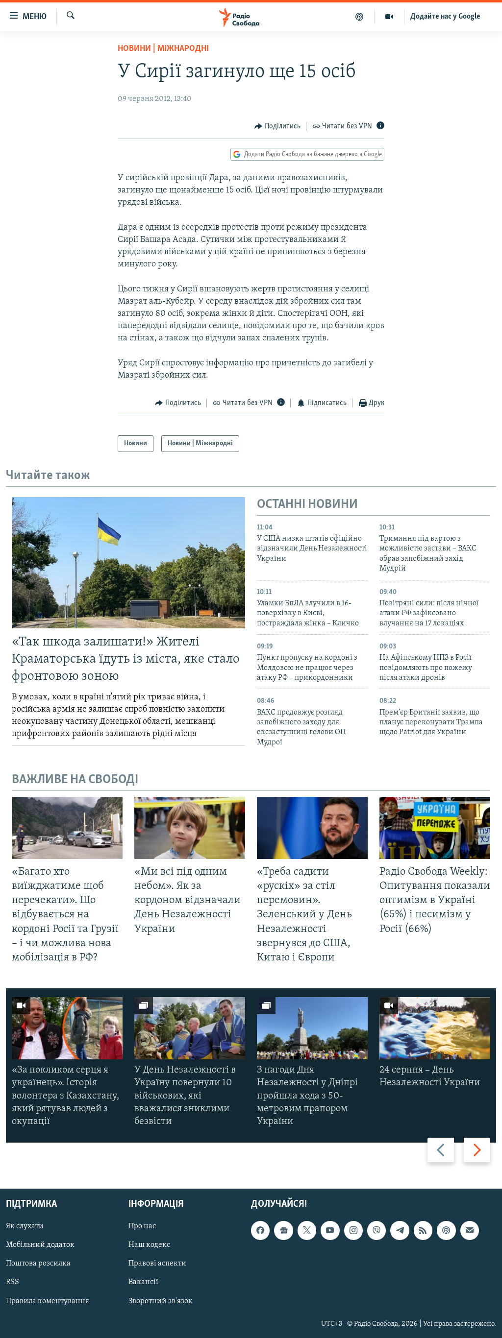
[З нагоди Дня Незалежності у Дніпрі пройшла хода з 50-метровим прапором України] (312, 1028)
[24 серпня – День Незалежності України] (434, 1028)
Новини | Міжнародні (163, 49)
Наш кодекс (149, 1245)
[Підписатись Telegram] (399, 1230)
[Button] (277, 126)
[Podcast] (446, 1230)
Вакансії (143, 1283)
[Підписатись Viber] (376, 1230)
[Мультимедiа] (389, 17)
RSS (12, 1283)
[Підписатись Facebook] (260, 1230)
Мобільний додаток (40, 1245)
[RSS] (423, 1230)
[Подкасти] (360, 17)
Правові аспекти (157, 1264)
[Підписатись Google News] (283, 1230)
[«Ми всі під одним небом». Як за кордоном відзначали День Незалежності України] (189, 828)
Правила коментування (47, 1301)
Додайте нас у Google (445, 17)
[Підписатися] (469, 1230)
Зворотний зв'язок (160, 1301)
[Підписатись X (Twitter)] (307, 1230)
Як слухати (25, 1227)
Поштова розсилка (38, 1264)
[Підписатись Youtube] (330, 1230)
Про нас (142, 1227)
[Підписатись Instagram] (353, 1230)
